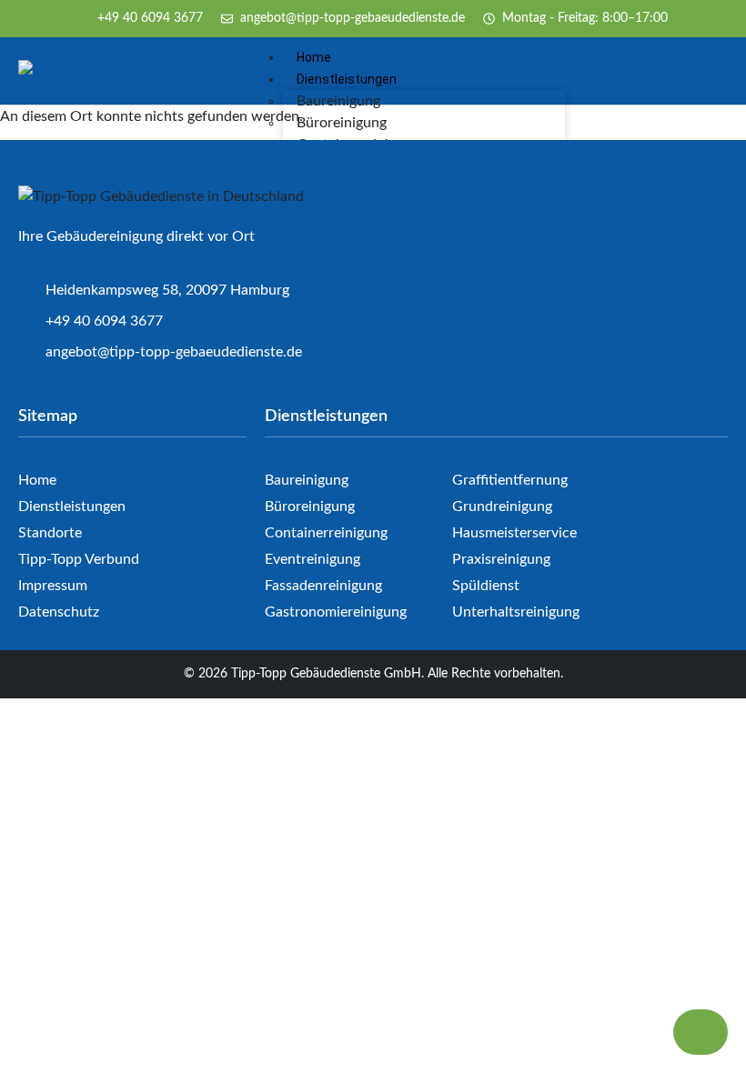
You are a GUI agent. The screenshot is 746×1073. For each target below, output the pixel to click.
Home (314, 57)
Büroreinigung (342, 122)
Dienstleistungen (347, 79)
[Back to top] (700, 1032)
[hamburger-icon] (719, 53)
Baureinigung (338, 101)
